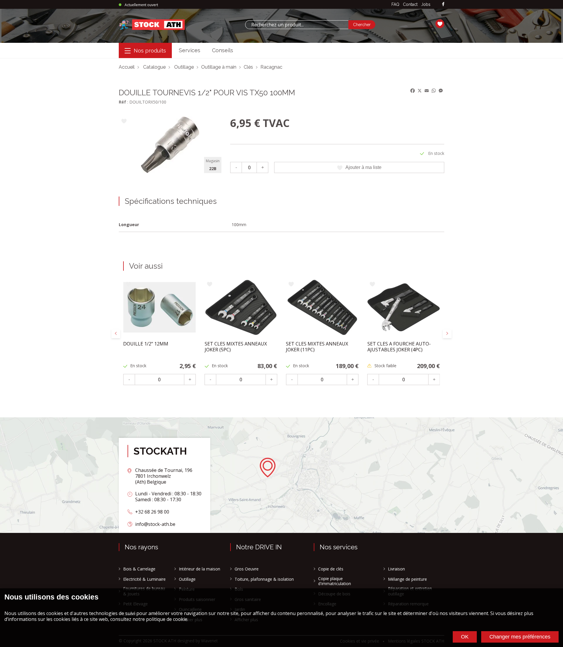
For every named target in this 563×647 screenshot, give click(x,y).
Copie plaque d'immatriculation (334, 581)
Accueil (127, 67)
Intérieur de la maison (199, 569)
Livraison (396, 569)
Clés (248, 67)
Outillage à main (218, 67)
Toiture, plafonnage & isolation (264, 579)
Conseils (222, 50)
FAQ (395, 4)
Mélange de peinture (407, 579)
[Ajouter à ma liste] (124, 121)
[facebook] (443, 4)
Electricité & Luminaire (144, 579)
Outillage (184, 67)
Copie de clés (330, 569)
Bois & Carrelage (139, 569)
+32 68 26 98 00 (152, 512)
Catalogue (154, 67)
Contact (410, 4)
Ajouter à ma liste (363, 167)
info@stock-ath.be (155, 524)
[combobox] (296, 24)
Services (189, 50)
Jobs (425, 4)
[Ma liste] (439, 24)
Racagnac (271, 67)
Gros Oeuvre (247, 569)
